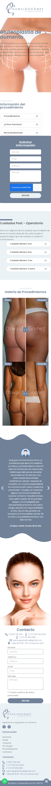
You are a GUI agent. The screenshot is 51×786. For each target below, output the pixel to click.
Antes (7, 300)
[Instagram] (9, 726)
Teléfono (12, 657)
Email (10, 666)
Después (42, 300)
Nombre (11, 647)
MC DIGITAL (38, 783)
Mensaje (12, 676)
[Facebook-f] (4, 726)
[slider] (25, 329)
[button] (2, 488)
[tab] (21, 116)
